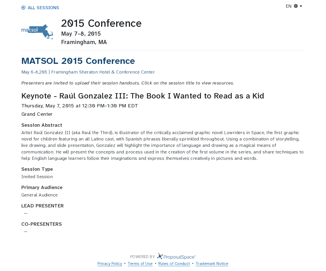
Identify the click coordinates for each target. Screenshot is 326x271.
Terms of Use (140, 263)
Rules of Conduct (174, 263)
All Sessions (43, 8)
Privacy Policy (110, 263)
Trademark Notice (212, 263)
